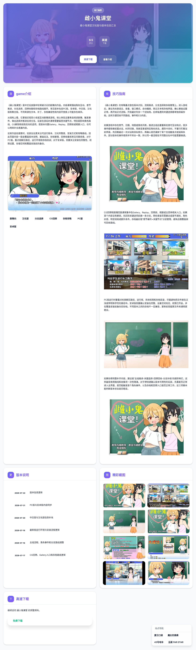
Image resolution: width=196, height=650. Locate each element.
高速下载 (88, 59)
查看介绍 (107, 59)
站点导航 (159, 628)
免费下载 (18, 620)
